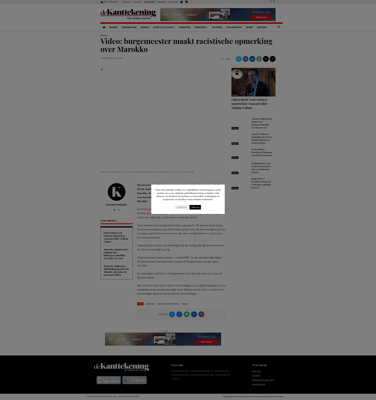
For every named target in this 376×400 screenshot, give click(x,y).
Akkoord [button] (195, 207)
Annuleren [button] (181, 207)
